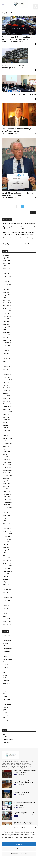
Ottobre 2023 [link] (7, 345)
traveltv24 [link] (5, 720)
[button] (35, 828)
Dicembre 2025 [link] (7, 276)
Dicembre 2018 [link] (7, 499)
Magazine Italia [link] (7, 683)
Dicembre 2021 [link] (7, 404)
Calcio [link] (4, 646)
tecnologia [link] (6, 715)
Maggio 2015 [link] (6, 613)
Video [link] (4, 723)
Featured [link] (5, 667)
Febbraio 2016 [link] (7, 590)
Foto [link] (4, 672)
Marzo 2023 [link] (6, 364)
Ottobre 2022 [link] (7, 377)
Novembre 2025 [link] (7, 279)
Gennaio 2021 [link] (7, 433)
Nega (19, 849)
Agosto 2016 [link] (6, 574)
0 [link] (35, 44)
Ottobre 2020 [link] (7, 441)
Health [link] (5, 678)
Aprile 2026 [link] (6, 266)
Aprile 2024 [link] (6, 329)
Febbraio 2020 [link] (7, 462)
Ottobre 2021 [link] (7, 409)
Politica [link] (5, 694)
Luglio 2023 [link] (6, 353)
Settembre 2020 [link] (7, 443)
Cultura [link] (5, 656)
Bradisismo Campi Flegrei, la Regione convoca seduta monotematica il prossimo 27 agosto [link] (24, 803)
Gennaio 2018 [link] (7, 528)
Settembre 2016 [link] (7, 571)
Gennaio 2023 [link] (7, 369)
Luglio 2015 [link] (6, 608)
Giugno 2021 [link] (6, 420)
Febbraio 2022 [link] (7, 398)
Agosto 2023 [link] (6, 351)
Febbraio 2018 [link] (7, 526)
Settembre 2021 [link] (7, 412)
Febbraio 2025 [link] (7, 303)
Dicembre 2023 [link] (7, 340)
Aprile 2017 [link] (6, 552)
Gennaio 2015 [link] (7, 624)
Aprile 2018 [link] (6, 520)
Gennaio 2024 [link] (7, 337)
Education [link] (5, 664)
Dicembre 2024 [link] (7, 308)
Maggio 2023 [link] (6, 358)
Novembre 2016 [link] (7, 566)
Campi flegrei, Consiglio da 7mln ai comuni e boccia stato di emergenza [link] (24, 781)
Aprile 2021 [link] (6, 425)
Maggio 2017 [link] (6, 550)
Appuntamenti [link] (7, 640)
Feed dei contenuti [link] (8, 737)
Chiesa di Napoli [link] (7, 648)
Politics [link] (5, 696)
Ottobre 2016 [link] (7, 568)
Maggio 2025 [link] (6, 295)
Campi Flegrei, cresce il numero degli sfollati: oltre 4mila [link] (18, 244)
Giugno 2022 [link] (6, 388)
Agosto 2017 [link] (6, 542)
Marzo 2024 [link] (6, 332)
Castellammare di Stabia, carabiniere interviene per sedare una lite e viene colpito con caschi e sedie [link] (17, 39)
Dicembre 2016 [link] (7, 563)
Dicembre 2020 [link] (7, 435)
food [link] (4, 670)
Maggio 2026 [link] (6, 263)
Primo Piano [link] (6, 699)
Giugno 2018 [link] (6, 515)
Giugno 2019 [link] (6, 483)
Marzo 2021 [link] (6, 428)
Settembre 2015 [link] (7, 603)
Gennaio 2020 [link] (7, 465)
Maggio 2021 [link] (6, 422)
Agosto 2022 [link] (6, 382)
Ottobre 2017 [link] (7, 536)
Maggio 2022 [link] (6, 390)
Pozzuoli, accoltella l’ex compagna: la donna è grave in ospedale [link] (17, 66)
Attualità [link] (4, 91)
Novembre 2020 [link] (7, 438)
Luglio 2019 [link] (6, 481)
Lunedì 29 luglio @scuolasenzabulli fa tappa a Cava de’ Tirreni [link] (17, 194)
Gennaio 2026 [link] (7, 273)
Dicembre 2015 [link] (7, 595)
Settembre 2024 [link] (7, 316)
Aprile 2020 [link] (6, 457)
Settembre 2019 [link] (7, 475)
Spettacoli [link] (5, 707)
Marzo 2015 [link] (6, 619)
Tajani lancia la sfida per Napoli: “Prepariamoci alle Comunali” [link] (23, 823)
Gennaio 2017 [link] (7, 560)
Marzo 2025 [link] (6, 300)
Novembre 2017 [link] (7, 534)
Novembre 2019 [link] (7, 470)
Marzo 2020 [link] (6, 459)
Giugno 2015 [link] (6, 611)
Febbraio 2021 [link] (7, 430)
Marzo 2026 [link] (6, 268)
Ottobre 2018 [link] (7, 505)
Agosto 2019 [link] (6, 478)
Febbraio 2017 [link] (7, 558)
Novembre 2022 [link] (7, 374)
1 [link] (18, 206)
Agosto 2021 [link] (6, 414)
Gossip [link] (5, 675)
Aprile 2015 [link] (6, 616)
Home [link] (3, 10)
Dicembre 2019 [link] (7, 467)
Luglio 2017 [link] (6, 544)
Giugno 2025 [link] (6, 292)
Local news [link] (6, 680)
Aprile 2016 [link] (6, 584)
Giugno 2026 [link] (6, 260)
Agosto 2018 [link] (6, 510)
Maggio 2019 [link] (6, 486)
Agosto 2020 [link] (6, 446)
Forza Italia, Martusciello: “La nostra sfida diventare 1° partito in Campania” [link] (25, 813)
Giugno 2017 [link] (6, 547)
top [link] (4, 717)
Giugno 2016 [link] (6, 579)
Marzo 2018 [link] (6, 523)
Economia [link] (6, 662)
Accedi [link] (5, 734)
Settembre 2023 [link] (7, 348)
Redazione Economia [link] (7, 99)
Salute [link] (4, 702)
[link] (35, 6)
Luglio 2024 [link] (6, 321)
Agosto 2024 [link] (6, 319)
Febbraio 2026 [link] (7, 271)
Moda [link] (4, 686)
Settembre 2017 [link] (7, 539)
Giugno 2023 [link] (6, 356)
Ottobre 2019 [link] (7, 473)
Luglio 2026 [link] (6, 258)
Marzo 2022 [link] (6, 396)
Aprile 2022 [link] (6, 393)
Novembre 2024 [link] (7, 311)
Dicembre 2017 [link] (7, 531)
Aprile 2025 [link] (6, 297)
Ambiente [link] (5, 638)
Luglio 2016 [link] (6, 576)
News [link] (3, 125)
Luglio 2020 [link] (6, 449)
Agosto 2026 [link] (6, 255)
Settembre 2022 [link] (7, 380)
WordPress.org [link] (7, 742)
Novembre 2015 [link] (7, 597)
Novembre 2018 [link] (7, 502)
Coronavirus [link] (6, 651)
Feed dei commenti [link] (8, 739)
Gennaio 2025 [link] (7, 305)
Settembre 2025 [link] (7, 284)
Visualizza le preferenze (19, 854)
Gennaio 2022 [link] (7, 401)
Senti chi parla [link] (7, 704)
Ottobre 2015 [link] (7, 600)
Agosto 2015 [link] (6, 605)
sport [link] (4, 710)
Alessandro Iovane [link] (6, 44)
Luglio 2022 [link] (6, 385)
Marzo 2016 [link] (6, 587)
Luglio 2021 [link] (6, 417)
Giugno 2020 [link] (6, 451)
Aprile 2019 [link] (6, 489)
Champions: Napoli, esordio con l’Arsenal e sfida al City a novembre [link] (18, 239)
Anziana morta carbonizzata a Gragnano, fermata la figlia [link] (19, 223)
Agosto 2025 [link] (6, 287)
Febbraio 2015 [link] (7, 621)
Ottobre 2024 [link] (7, 313)
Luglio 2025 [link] (6, 289)
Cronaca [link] (4, 34)
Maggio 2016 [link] (6, 582)
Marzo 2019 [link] (6, 491)
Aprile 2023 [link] (6, 361)
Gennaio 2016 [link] (7, 592)
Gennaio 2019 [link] (7, 497)
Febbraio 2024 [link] (7, 335)
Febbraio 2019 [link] (7, 494)
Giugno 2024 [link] (6, 324)
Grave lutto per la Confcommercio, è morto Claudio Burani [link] (16, 130)
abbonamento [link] (7, 635)
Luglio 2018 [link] (6, 512)
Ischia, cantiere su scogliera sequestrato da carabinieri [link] (22, 791)
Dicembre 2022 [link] (7, 372)
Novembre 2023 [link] (7, 343)
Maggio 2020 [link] (6, 454)
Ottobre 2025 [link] (7, 281)
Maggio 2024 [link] (6, 327)
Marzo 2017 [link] (6, 555)
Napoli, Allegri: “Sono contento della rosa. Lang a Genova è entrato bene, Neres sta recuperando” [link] (19, 228)
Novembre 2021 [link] (7, 406)
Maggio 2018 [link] (6, 518)
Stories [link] (5, 712)
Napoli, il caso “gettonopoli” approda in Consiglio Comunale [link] (25, 771)
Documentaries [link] (7, 659)
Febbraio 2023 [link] (7, 366)
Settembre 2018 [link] (7, 507)
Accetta (19, 844)
